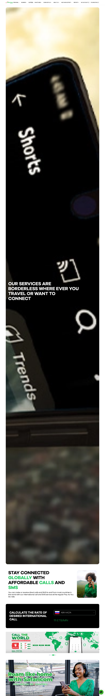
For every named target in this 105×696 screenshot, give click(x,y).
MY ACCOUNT (84, 2)
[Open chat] (101, 692)
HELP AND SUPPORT (66, 2)
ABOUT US (56, 2)
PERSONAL (16, 2)
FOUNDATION (94, 2)
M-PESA (31, 2)
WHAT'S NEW (38, 2)
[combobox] (75, 612)
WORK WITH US (47, 2)
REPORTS (76, 2)
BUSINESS (23, 2)
